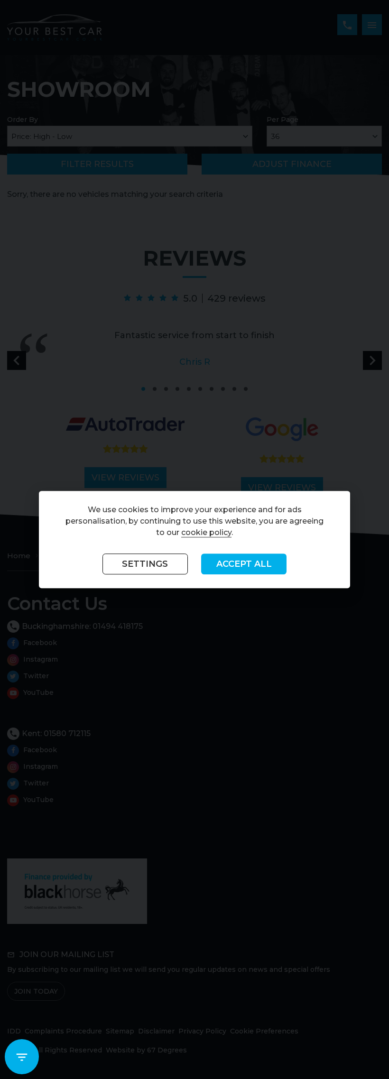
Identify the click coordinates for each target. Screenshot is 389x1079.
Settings (145, 564)
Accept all (244, 564)
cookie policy (206, 532)
